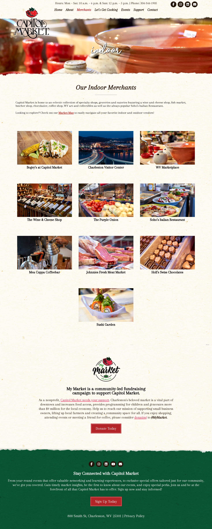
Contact (152, 10)
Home (58, 10)
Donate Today (106, 428)
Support (139, 10)
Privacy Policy (134, 516)
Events (125, 10)
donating (140, 417)
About (69, 10)
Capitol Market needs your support (85, 400)
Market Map (66, 112)
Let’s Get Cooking (106, 10)
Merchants (84, 10)
